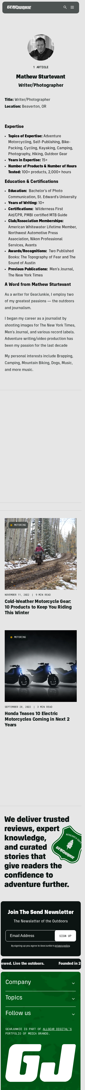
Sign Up (65, 936)
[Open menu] (71, 7)
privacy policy (62, 946)
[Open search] (65, 7)
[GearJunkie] (19, 7)
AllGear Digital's (57, 1029)
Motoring (20, 525)
